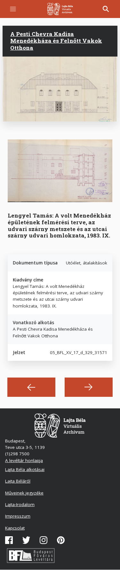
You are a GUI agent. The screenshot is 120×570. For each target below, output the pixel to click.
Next (89, 387)
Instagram (43, 540)
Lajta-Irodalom (20, 504)
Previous (31, 387)
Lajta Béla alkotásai (24, 469)
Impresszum (17, 516)
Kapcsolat (15, 528)
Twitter (26, 540)
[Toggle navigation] (13, 9)
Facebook (9, 540)
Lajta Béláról (17, 481)
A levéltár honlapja (24, 460)
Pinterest (61, 540)
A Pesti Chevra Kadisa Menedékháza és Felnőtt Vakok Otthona (56, 40)
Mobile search (106, 9)
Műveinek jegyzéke (24, 493)
